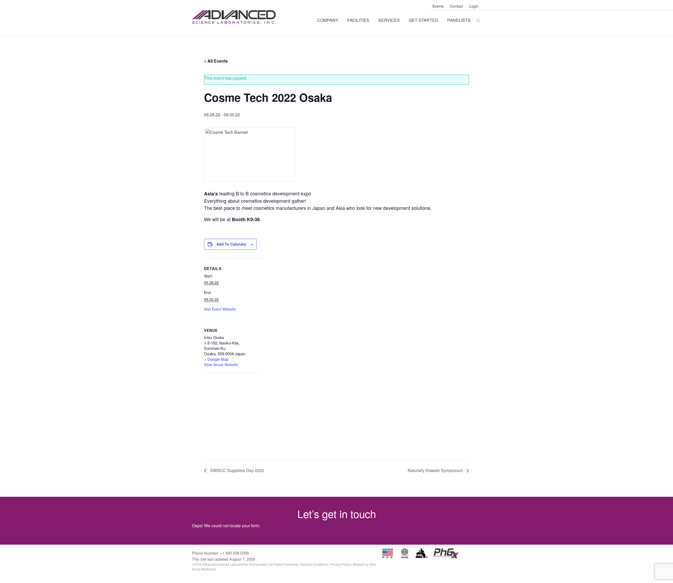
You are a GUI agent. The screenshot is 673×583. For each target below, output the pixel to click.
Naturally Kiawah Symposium (436, 470)
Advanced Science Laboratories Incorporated (234, 17)
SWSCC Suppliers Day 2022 (236, 470)
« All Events (216, 61)
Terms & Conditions (314, 564)
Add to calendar (231, 244)
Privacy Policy (340, 564)
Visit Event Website (220, 309)
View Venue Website (221, 364)
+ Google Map (216, 359)
